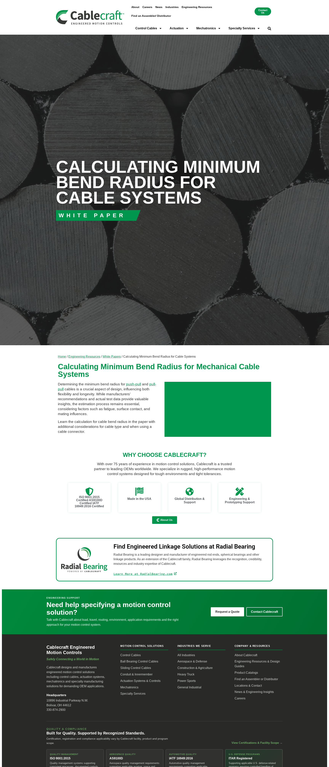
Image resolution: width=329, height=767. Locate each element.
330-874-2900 (55, 709)
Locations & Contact (248, 685)
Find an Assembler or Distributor (256, 679)
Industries (172, 7)
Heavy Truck (185, 674)
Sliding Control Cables (135, 668)
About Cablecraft (246, 655)
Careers (147, 7)
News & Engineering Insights (254, 691)
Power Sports (186, 680)
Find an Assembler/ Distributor (151, 15)
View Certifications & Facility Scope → (257, 742)
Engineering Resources (197, 7)
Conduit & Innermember (136, 674)
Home (62, 356)
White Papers (112, 356)
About (135, 7)
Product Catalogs (246, 672)
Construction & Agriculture (195, 668)
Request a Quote (227, 611)
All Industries (186, 655)
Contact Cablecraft (264, 611)
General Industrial (189, 687)
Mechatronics (206, 28)
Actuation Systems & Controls (140, 680)
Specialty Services (241, 28)
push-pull (133, 384)
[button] (269, 28)
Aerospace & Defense (192, 661)
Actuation (177, 28)
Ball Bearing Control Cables (139, 661)
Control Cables (146, 28)
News (158, 7)
